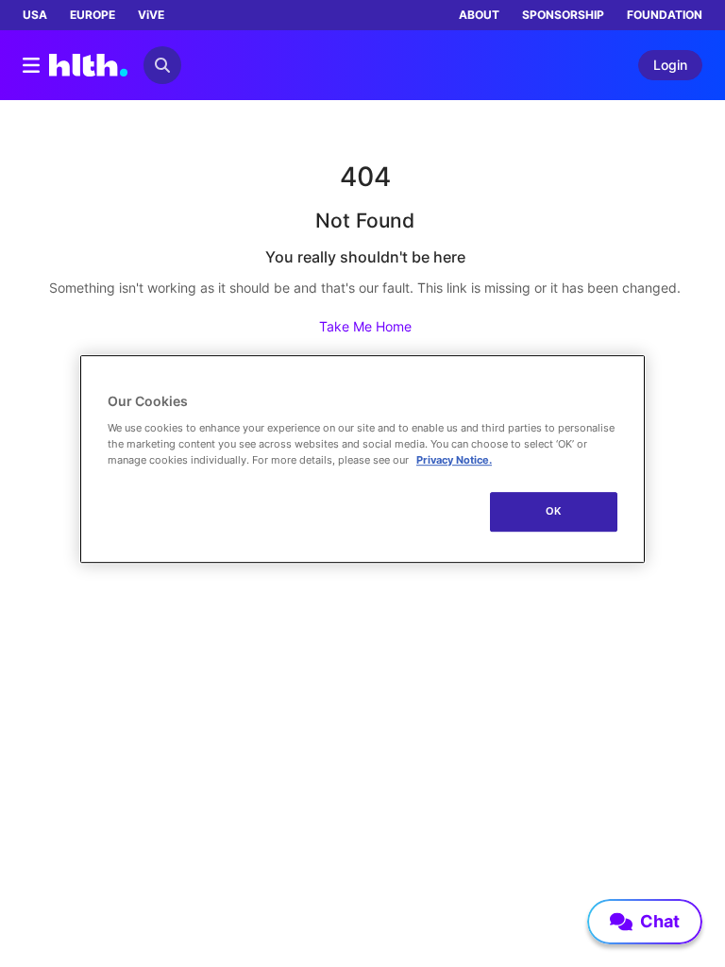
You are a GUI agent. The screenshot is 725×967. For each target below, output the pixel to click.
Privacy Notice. (454, 460)
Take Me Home (365, 326)
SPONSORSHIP (563, 15)
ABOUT (479, 15)
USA (35, 15)
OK (554, 510)
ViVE (151, 15)
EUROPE (92, 15)
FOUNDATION (664, 15)
